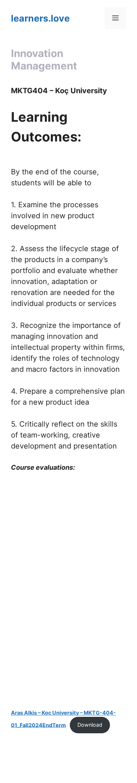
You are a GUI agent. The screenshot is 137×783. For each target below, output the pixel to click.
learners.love (40, 18)
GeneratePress (68, 771)
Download (89, 725)
